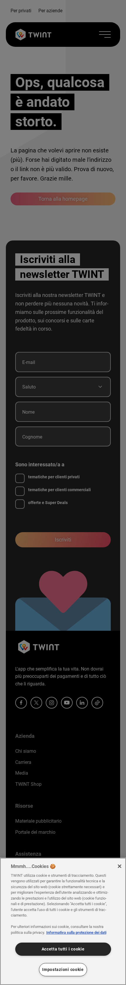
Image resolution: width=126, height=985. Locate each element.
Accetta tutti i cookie (63, 949)
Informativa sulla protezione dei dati (76, 932)
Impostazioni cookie (63, 969)
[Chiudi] (119, 866)
